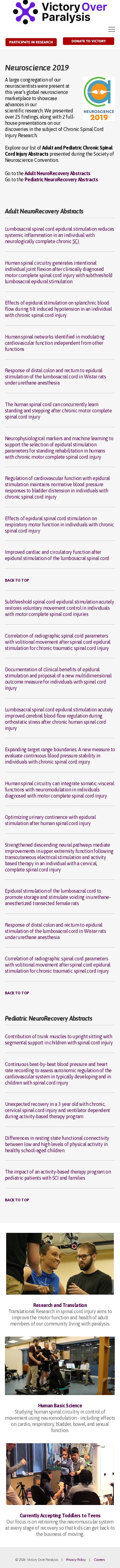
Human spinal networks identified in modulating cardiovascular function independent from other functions (54, 343)
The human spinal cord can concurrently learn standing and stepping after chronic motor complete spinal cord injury (58, 410)
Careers (99, 1559)
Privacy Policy (76, 1559)
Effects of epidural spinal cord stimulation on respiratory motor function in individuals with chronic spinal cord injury (59, 524)
